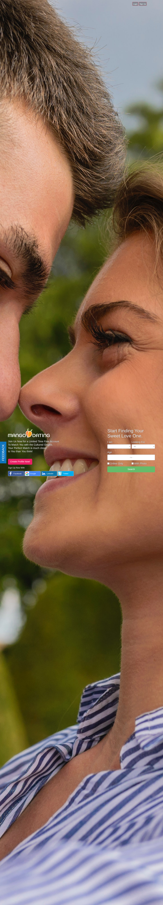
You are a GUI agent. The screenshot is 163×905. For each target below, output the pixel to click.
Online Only (116, 463)
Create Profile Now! (20, 461)
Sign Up (143, 4)
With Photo (140, 463)
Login (135, 4)
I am (109, 442)
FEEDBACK (3, 452)
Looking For (138, 442)
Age (109, 452)
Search (131, 469)
